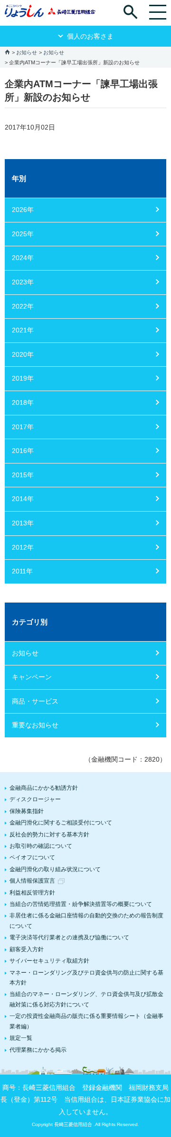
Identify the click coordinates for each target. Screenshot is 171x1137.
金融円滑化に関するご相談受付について (61, 822)
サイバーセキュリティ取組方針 (49, 960)
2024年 (23, 258)
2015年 (23, 475)
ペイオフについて (32, 857)
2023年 (23, 282)
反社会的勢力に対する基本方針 (49, 834)
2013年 (23, 523)
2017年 (23, 427)
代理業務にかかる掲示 (38, 1049)
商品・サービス (35, 701)
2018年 (23, 402)
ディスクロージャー (35, 799)
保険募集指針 (27, 811)
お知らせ (26, 52)
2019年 (23, 378)
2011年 (22, 571)
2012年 (23, 547)
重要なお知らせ (35, 725)
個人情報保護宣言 (32, 880)
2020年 (23, 354)
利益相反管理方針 (32, 892)
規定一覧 (21, 1038)
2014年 (23, 499)
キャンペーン (32, 677)
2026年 (23, 209)
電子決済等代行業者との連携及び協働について (69, 937)
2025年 (23, 234)
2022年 (23, 306)
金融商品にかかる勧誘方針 (44, 788)
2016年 (23, 450)
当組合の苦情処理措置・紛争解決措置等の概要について (81, 904)
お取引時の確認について (41, 846)
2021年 (23, 330)
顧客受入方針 (27, 949)
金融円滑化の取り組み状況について (55, 869)
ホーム (7, 51)
